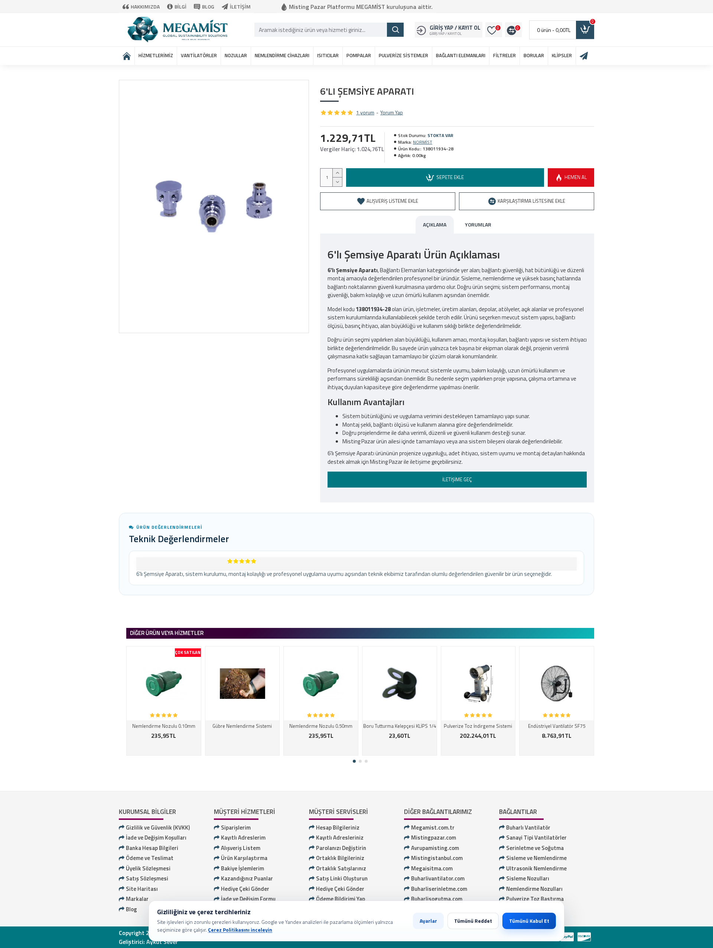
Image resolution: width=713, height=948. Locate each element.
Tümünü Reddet (473, 921)
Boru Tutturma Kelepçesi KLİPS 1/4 (399, 726)
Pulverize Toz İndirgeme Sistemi (478, 726)
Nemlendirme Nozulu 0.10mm (163, 726)
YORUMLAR (478, 224)
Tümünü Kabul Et (529, 921)
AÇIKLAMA (434, 224)
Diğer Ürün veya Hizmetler (167, 633)
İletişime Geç (457, 479)
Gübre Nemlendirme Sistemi (242, 726)
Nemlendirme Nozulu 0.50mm (320, 726)
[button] (354, 761)
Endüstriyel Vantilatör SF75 (556, 726)
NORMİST (422, 142)
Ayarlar (428, 921)
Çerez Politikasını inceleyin (240, 930)
